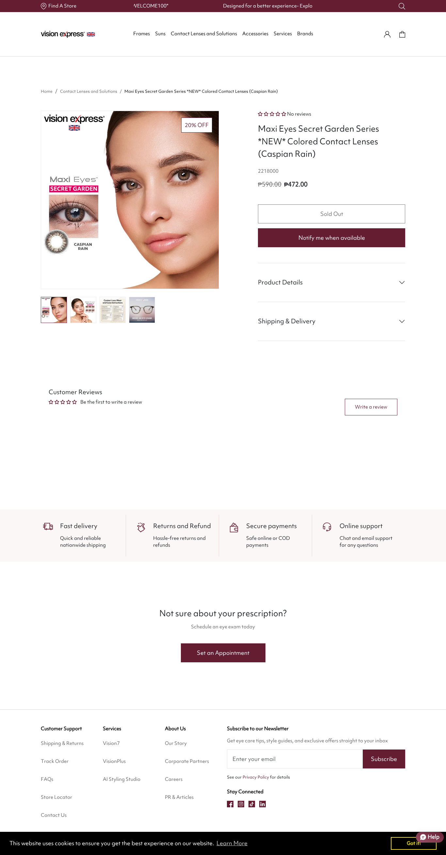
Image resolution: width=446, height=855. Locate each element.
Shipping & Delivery (286, 321)
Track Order (55, 761)
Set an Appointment (223, 652)
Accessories (255, 33)
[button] (54, 310)
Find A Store (62, 6)
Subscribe (384, 759)
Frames (141, 33)
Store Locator (56, 797)
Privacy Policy (256, 777)
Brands (305, 33)
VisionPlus (114, 761)
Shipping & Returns (62, 743)
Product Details (280, 282)
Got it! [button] (414, 843)
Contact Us (54, 815)
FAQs (47, 779)
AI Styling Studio (121, 779)
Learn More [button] (231, 843)
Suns (160, 33)
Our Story (176, 743)
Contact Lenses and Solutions (204, 33)
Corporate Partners (187, 761)
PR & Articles (179, 797)
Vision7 (111, 743)
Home (47, 91)
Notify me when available (331, 237)
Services (283, 33)
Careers (174, 779)
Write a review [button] (371, 407)
